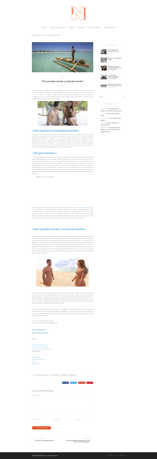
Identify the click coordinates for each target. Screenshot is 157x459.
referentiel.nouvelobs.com (38, 359)
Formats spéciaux (110, 27)
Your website (78, 419)
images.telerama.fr (36, 357)
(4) (50, 349)
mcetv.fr (34, 361)
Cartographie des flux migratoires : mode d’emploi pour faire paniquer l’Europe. (110, 129)
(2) (46, 345)
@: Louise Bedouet (40, 333)
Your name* (35, 419)
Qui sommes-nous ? (113, 455)
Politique (81, 27)
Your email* (56, 419)
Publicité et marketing (57, 27)
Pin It (90, 382)
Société (43, 27)
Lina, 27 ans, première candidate (81, 207)
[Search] (123, 96)
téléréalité (56, 375)
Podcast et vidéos (94, 27)
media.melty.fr (35, 363)
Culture (71, 27)
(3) (47, 349)
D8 (50, 375)
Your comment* (36, 395)
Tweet (74, 382)
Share (66, 382)
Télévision (64, 375)
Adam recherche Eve (41, 375)
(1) (43, 345)
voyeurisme (72, 375)
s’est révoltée (86, 244)
